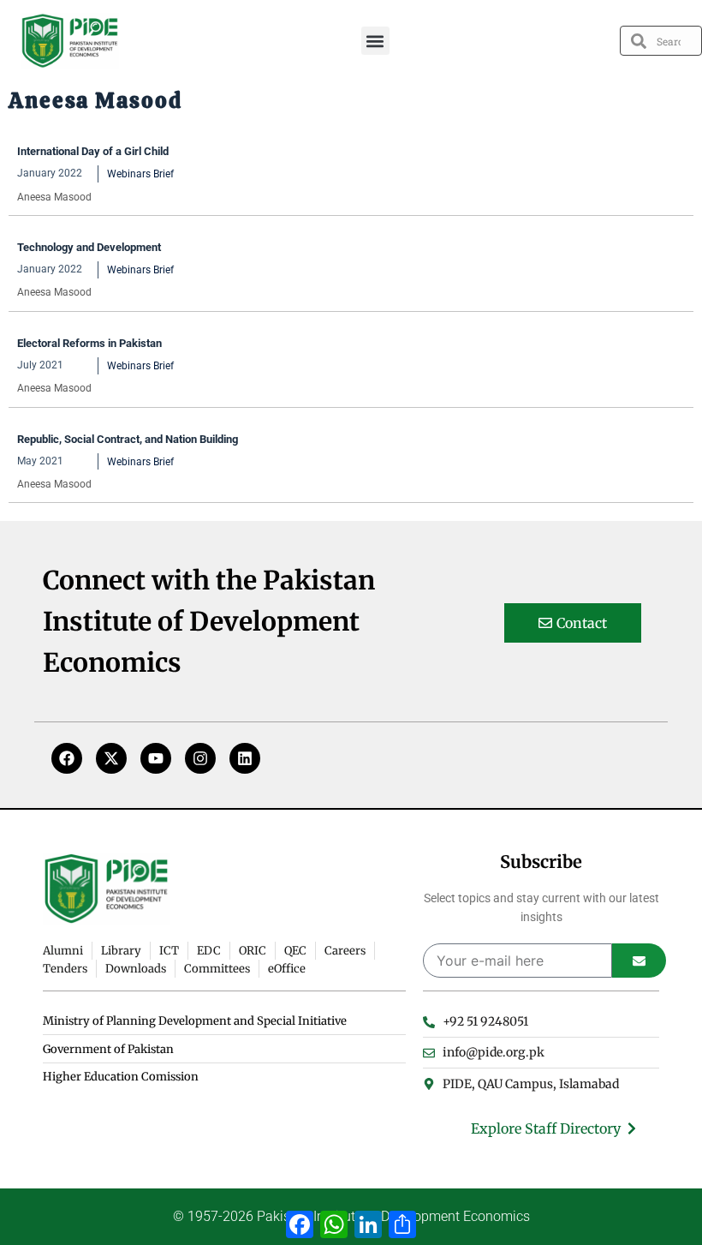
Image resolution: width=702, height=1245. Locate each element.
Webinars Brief (140, 174)
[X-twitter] (111, 758)
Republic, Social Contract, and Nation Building (127, 439)
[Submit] (639, 960)
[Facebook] (66, 758)
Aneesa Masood (54, 197)
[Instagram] (200, 758)
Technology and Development (89, 247)
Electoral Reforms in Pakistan (89, 343)
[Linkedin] (244, 758)
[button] (375, 41)
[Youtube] (155, 758)
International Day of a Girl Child (93, 151)
